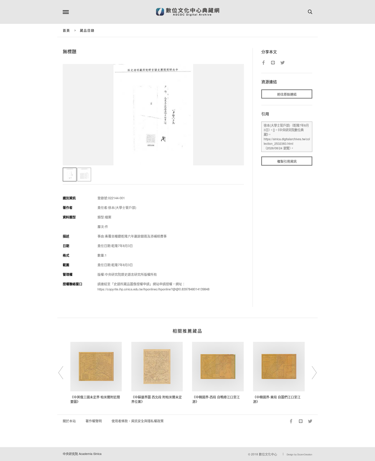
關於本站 (69, 420)
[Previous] (65, 373)
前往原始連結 (287, 94)
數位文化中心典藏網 (187, 12)
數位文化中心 (268, 454)
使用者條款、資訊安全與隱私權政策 (138, 420)
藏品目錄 (87, 30)
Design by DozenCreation (299, 454)
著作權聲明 (94, 420)
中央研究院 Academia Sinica (82, 453)
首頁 (66, 30)
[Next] (310, 373)
